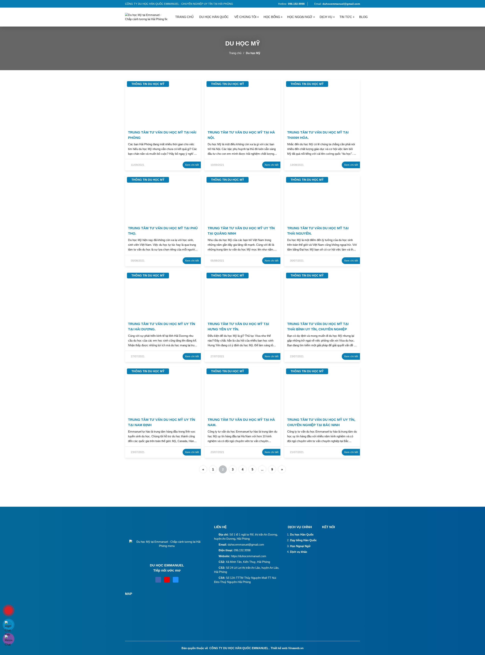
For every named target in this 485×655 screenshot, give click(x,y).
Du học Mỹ (253, 53)
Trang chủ (235, 53)
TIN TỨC (346, 17)
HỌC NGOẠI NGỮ (299, 17)
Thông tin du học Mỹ (147, 84)
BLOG (363, 17)
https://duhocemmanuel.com (248, 556)
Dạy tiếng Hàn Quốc (303, 540)
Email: (337, 3)
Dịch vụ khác (298, 551)
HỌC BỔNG (272, 17)
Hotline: (291, 3)
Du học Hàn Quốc (302, 534)
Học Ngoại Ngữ (300, 546)
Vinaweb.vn (296, 648)
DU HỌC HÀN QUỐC (214, 17)
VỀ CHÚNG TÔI (245, 17)
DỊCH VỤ (326, 17)
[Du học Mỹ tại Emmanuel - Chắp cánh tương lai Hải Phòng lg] (148, 17)
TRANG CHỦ (184, 17)
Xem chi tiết (192, 164)
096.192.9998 (242, 550)
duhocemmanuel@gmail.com (246, 544)
